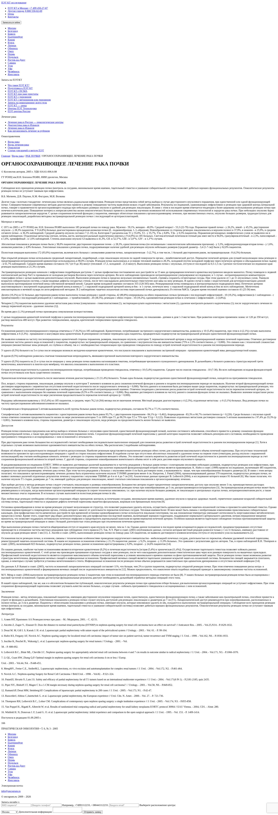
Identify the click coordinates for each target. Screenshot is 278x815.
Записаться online (11, 22)
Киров (11, 39)
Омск (11, 51)
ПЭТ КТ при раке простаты (23, 94)
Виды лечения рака (18, 144)
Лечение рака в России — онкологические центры (35, 122)
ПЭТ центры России (19, 111)
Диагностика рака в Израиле (23, 125)
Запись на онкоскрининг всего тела (27, 102)
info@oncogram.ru (11, 791)
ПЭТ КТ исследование (13, 2)
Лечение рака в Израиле (21, 128)
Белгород (13, 31)
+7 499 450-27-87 (38, 8)
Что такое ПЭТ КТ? (18, 85)
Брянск (11, 34)
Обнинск (13, 48)
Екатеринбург (15, 36)
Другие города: (16, 11)
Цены (11, 14)
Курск (11, 42)
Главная (5, 156)
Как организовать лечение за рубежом (29, 131)
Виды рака (13, 141)
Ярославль (13, 74)
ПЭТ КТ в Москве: (18, 8)
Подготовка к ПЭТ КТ (20, 88)
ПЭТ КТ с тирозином (19, 96)
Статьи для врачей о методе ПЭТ (26, 150)
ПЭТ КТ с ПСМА (17, 91)
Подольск (13, 57)
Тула (10, 65)
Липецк (12, 45)
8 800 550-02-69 (33, 11)
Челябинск (13, 71)
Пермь (11, 54)
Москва (12, 28)
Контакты (13, 16)
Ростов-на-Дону (16, 60)
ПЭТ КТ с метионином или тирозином (29, 99)
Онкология (14, 147)
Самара (12, 62)
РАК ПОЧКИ (33, 156)
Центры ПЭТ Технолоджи (22, 108)
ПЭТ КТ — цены (17, 105)
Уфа (10, 68)
